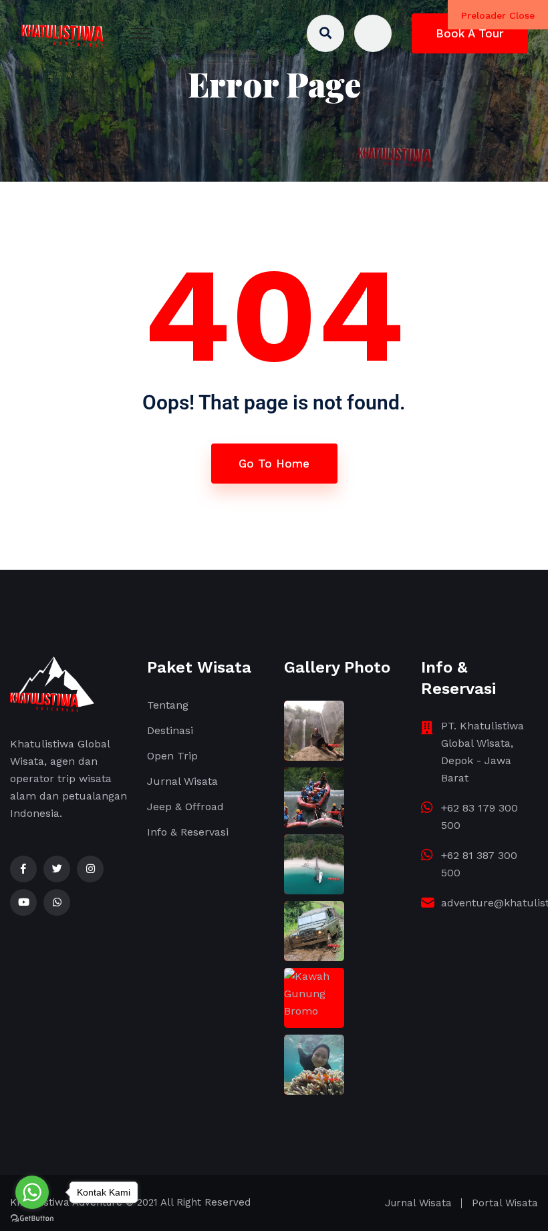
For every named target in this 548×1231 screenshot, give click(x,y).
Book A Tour (470, 33)
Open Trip (172, 755)
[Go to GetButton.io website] (32, 1218)
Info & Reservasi (188, 832)
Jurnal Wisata (182, 781)
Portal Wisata (505, 1203)
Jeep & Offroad (185, 806)
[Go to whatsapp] (32, 1192)
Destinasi (170, 730)
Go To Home (274, 463)
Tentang (167, 705)
